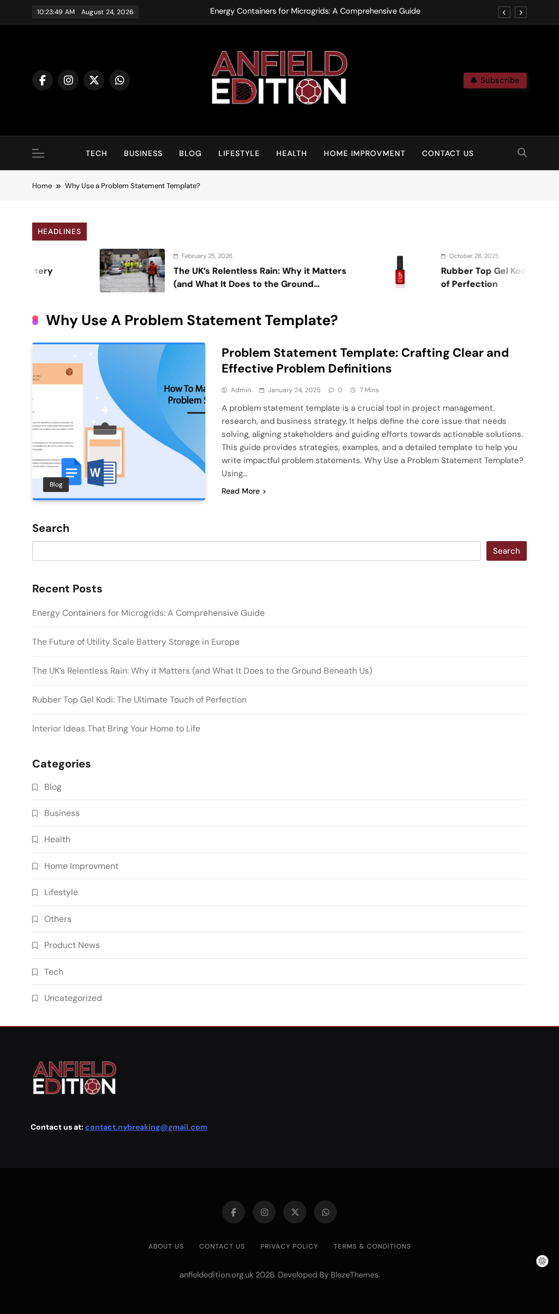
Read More (241, 491)
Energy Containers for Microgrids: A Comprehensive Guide (315, 11)
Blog (190, 153)
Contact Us (448, 153)
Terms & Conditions (372, 1246)
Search (50, 528)
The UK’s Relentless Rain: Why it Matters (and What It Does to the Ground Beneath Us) (239, 284)
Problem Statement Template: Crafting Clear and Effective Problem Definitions (365, 360)
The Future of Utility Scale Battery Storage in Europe (136, 641)
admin (241, 390)
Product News (72, 945)
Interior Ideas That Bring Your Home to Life (116, 728)
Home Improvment (365, 153)
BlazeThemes (354, 1275)
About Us (166, 1246)
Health (291, 153)
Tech (97, 153)
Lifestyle (239, 153)
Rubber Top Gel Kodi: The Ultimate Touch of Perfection (139, 699)
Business (143, 153)
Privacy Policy (289, 1246)
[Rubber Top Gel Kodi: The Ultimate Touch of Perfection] (380, 270)
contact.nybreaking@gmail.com (146, 1127)
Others (58, 919)
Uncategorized (73, 998)
